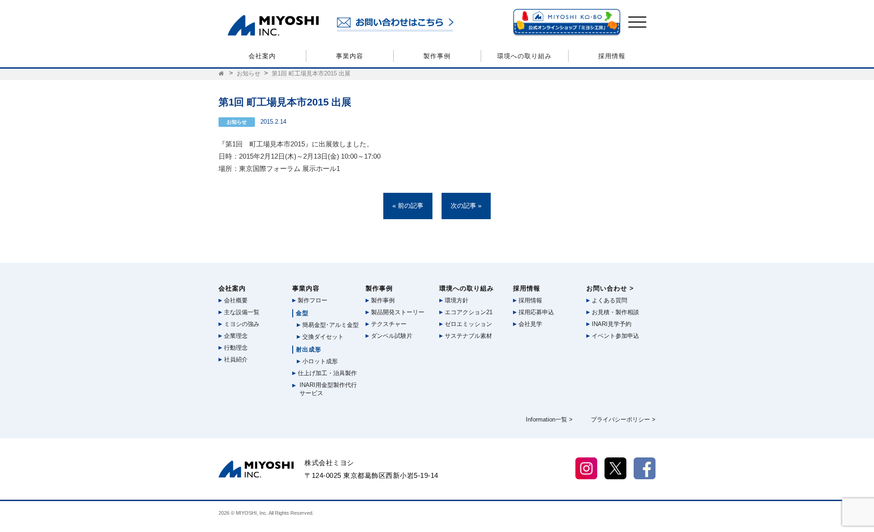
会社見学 (529, 324)
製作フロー (311, 300)
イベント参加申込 (614, 335)
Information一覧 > (549, 419)
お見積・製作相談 (614, 312)
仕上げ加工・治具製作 (326, 373)
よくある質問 (608, 300)
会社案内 (262, 56)
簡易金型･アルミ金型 (329, 324)
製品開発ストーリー (396, 312)
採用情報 (611, 56)
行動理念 (235, 347)
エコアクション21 (468, 312)
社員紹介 (235, 359)
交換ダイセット (322, 336)
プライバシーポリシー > (623, 419)
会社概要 (235, 300)
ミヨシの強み (240, 324)
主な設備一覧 (240, 312)
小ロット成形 (319, 361)
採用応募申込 (535, 312)
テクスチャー (388, 324)
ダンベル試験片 (390, 335)
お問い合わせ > (610, 288)
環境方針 (455, 300)
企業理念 (235, 335)
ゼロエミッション (467, 324)
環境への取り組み (524, 56)
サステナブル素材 (467, 335)
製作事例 (437, 56)
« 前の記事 (407, 205)
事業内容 (349, 56)
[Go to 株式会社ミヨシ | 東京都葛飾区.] (221, 73)
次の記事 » (466, 205)
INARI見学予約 (610, 324)
